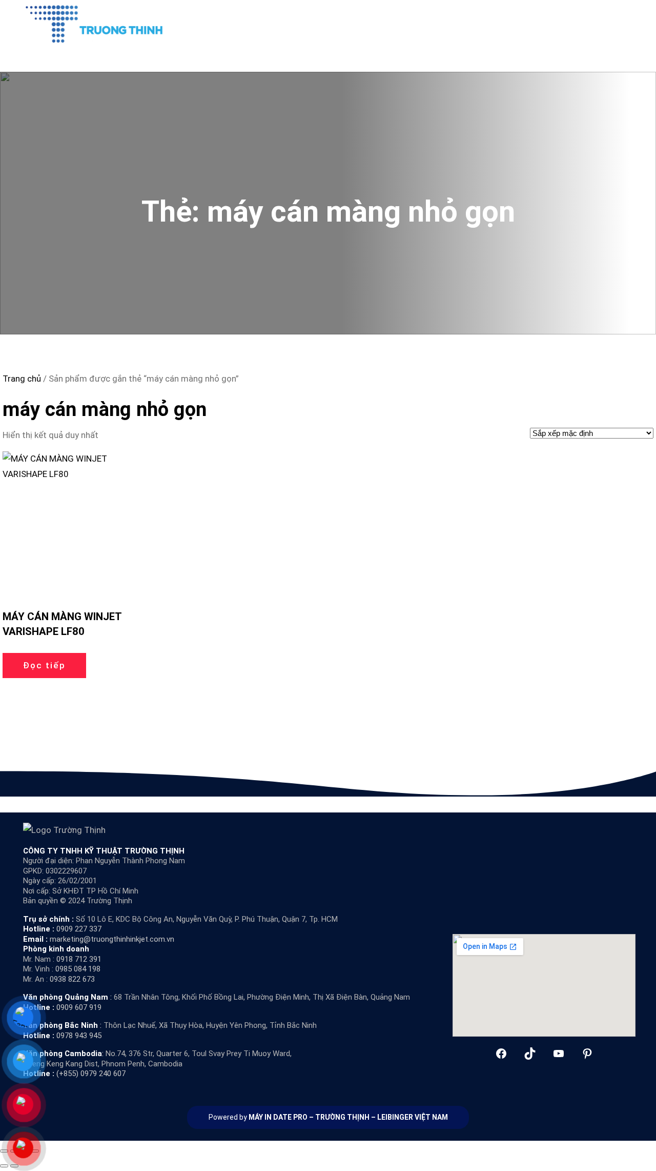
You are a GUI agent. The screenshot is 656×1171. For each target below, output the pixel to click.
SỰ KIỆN (516, 23)
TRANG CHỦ (278, 23)
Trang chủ (22, 378)
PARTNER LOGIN (599, 23)
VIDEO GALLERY (468, 23)
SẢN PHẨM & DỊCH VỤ (387, 23)
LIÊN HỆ (551, 23)
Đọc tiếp (44, 665)
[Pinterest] (587, 1053)
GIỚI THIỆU (325, 23)
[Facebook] (501, 1053)
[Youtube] (558, 1053)
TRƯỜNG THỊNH (342, 1117)
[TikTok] (530, 1053)
